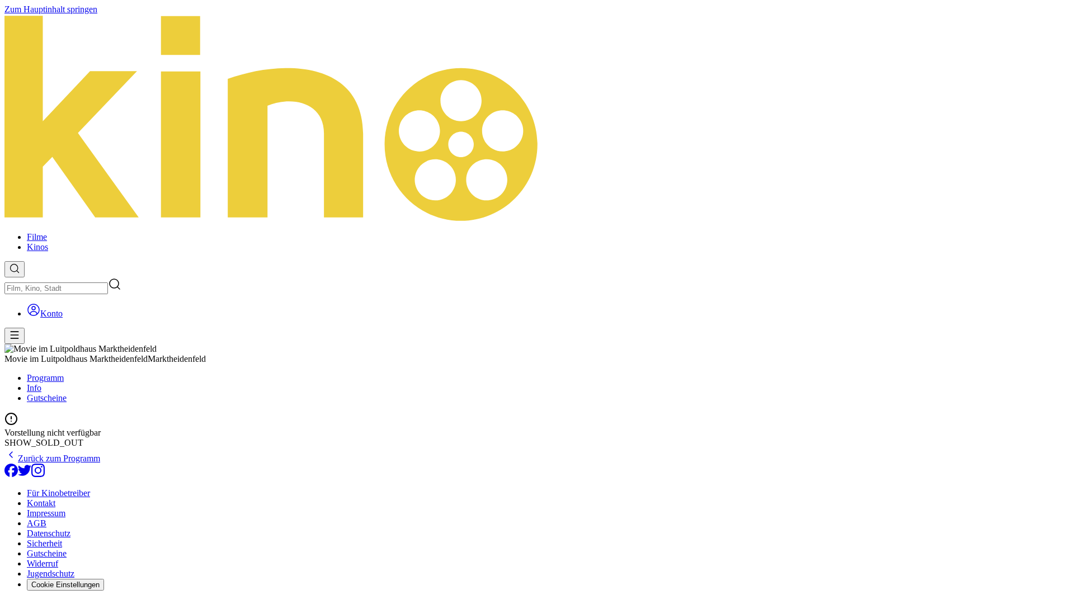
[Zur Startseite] (537, 119)
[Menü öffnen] (14, 336)
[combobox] (56, 288)
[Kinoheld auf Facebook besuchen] (11, 474)
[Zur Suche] (14, 269)
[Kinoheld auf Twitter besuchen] (24, 474)
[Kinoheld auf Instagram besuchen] (38, 474)
